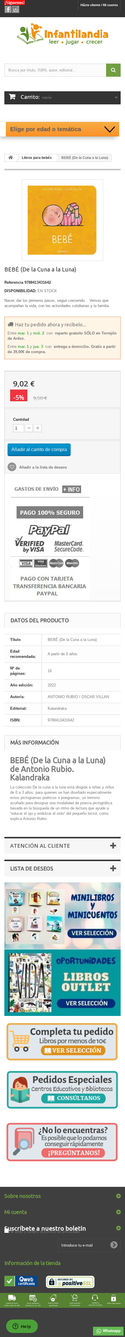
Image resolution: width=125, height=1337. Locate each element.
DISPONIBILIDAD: (20, 291)
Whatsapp (111, 1331)
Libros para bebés (37, 158)
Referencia (13, 282)
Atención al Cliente (40, 845)
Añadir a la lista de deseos (42, 467)
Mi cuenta (15, 1212)
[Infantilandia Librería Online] (62, 35)
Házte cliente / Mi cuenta (99, 5)
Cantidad (21, 419)
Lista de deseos (31, 868)
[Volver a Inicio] (10, 158)
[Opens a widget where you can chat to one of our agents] (22, 1327)
